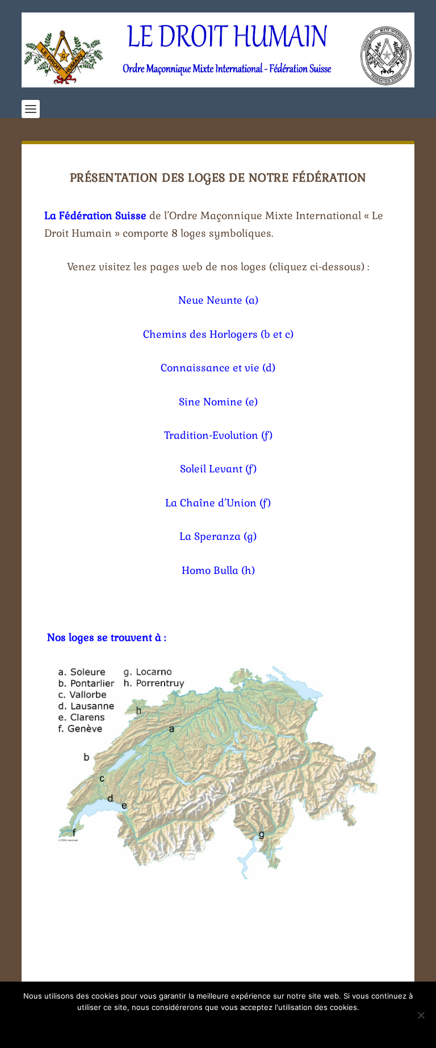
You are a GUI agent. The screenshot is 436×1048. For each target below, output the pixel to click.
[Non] (420, 1015)
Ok (218, 1026)
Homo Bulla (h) (218, 570)
